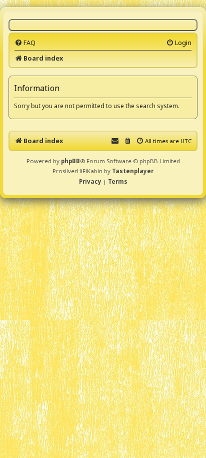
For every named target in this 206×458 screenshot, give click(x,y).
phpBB (70, 161)
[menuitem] (25, 43)
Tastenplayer (133, 171)
